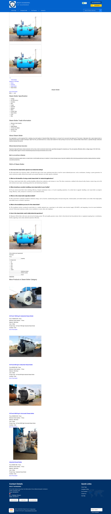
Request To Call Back (14, 81)
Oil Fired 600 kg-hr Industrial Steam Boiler (21, 364)
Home (12, 83)
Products (13, 84)
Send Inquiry (97, 5)
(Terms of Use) (32, 509)
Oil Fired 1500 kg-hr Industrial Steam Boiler (21, 316)
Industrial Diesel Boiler (15, 462)
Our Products (34, 10)
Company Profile (23, 10)
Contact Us (43, 10)
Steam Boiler (14, 86)
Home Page (13, 10)
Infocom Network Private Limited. (31, 510)
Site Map (83, 495)
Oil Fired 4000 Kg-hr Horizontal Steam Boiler (21, 413)
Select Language (95, 512)
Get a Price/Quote (13, 91)
